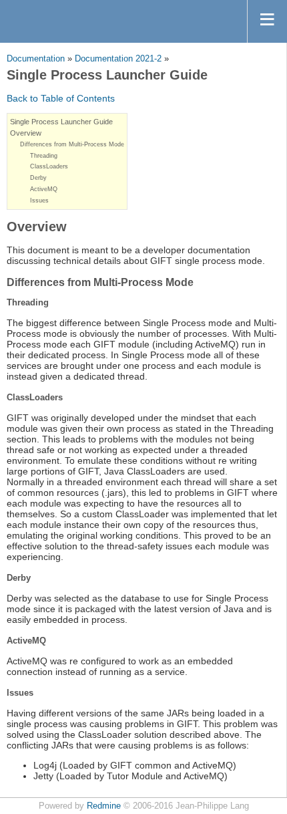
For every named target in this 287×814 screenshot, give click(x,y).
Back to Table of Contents (61, 98)
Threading (43, 155)
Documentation (36, 58)
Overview (25, 133)
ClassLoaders (49, 166)
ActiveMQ (43, 189)
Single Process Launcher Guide (61, 122)
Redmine (104, 806)
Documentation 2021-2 (118, 58)
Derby (38, 177)
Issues (39, 200)
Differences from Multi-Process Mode (72, 144)
